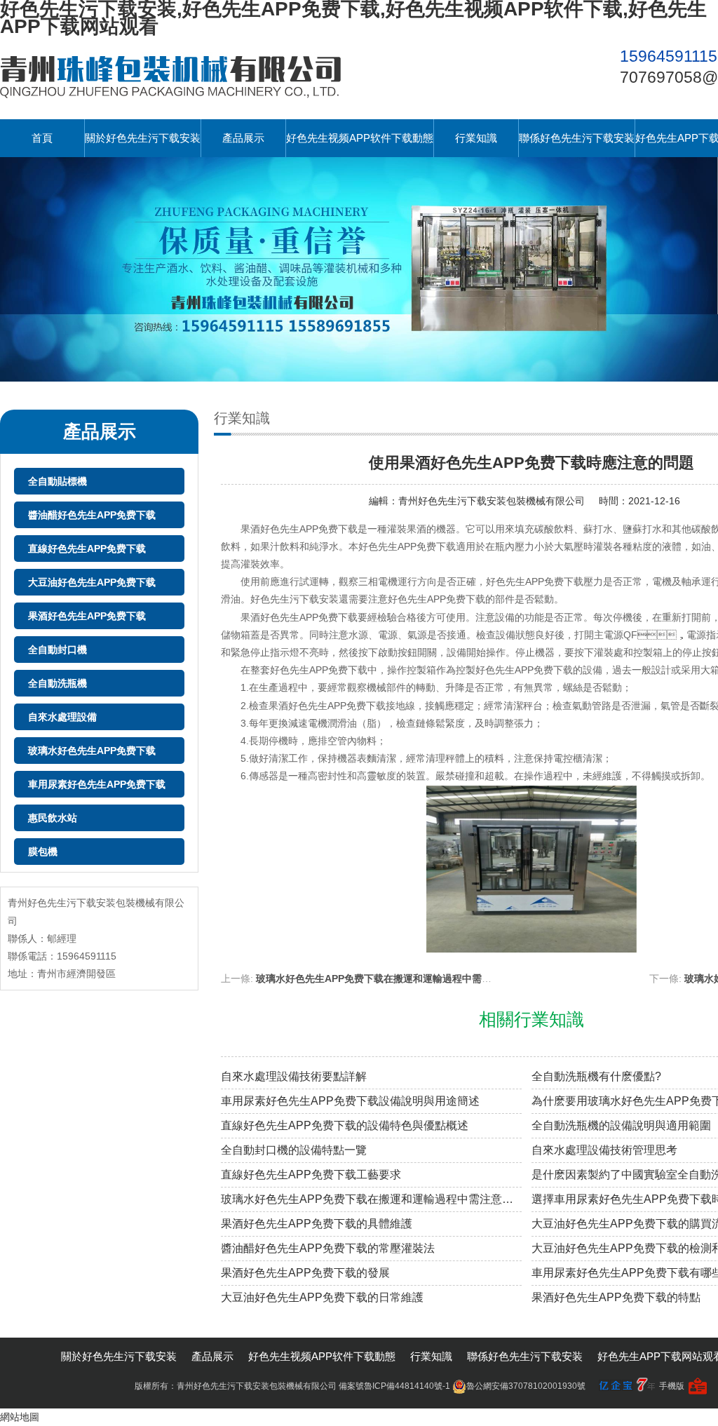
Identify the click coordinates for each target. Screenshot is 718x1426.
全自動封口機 (57, 649)
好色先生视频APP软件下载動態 (359, 138)
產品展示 (243, 138)
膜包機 (42, 851)
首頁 (42, 138)
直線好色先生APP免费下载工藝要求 (311, 1175)
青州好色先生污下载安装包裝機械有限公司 (491, 500)
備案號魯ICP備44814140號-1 (394, 1386)
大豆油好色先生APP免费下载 (92, 582)
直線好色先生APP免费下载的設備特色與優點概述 (344, 1125)
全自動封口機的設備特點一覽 (294, 1150)
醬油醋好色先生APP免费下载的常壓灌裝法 (328, 1248)
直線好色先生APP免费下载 (87, 548)
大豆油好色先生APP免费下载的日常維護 (322, 1297)
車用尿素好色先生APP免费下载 (96, 784)
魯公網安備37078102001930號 (525, 1386)
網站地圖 (19, 1416)
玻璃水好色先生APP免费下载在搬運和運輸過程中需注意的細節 (393, 978)
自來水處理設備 (62, 716)
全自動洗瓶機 (57, 683)
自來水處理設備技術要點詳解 (294, 1076)
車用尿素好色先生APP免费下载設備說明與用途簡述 (350, 1101)
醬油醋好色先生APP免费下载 (92, 514)
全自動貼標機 (57, 481)
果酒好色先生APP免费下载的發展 (305, 1273)
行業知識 (476, 138)
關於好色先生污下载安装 (143, 138)
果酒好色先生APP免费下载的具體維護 (316, 1224)
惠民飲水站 (52, 817)
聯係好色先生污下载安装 (577, 138)
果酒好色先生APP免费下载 (87, 615)
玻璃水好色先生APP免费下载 (92, 750)
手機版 (671, 1386)
